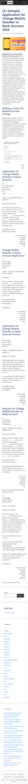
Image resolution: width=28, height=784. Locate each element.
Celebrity (6, 641)
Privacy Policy (7, 777)
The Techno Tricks (9, 613)
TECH (5, 689)
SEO (5, 681)
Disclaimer (21, 774)
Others (6, 676)
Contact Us (14, 774)
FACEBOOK (7, 649)
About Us (6, 774)
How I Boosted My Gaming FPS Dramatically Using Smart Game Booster (13, 751)
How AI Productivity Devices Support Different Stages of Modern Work (12, 722)
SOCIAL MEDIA (8, 684)
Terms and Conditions (18, 777)
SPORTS (6, 687)
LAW (5, 668)
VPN (5, 695)
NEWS (6, 673)
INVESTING (16, 582)
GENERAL (7, 655)
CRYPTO (6, 644)
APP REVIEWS (8, 582)
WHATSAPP (7, 697)
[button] (18, 2)
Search (6, 593)
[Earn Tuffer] (7, 2)
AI (4, 628)
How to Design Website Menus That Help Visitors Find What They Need (13, 758)
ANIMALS (7, 631)
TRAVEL (6, 692)
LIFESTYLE (7, 671)
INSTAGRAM (7, 663)
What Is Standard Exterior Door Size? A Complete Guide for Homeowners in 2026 (13, 715)
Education (7, 647)
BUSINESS (7, 639)
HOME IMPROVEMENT (10, 660)
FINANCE (6, 652)
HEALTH (6, 657)
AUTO (5, 636)
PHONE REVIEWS (9, 679)
